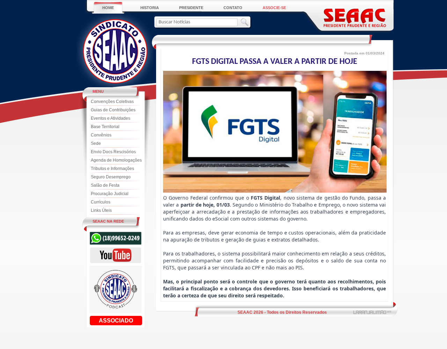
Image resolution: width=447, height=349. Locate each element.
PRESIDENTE (191, 8)
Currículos (100, 202)
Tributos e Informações (112, 168)
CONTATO (233, 8)
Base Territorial (105, 126)
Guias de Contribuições (113, 109)
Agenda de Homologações (116, 160)
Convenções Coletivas (112, 101)
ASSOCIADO (116, 321)
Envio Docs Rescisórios (113, 151)
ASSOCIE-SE (274, 8)
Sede (96, 143)
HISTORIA (149, 8)
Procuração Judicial (110, 193)
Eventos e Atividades (110, 118)
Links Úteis (101, 210)
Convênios (101, 135)
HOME (108, 8)
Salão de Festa (105, 185)
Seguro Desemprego (111, 176)
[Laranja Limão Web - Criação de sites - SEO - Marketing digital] (373, 312)
